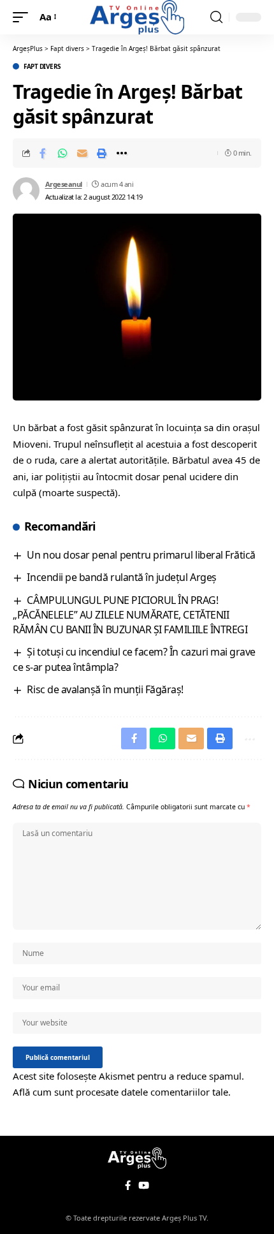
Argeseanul (63, 184)
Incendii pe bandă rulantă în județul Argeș (121, 577)
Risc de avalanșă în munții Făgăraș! (105, 689)
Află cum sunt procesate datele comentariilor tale (120, 1091)
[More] (122, 153)
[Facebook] (128, 1185)
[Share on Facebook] (43, 153)
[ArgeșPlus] (137, 17)
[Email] (82, 153)
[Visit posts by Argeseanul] (26, 190)
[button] (23, 17)
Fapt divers (42, 66)
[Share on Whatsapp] (62, 153)
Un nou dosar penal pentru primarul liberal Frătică (141, 555)
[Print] (102, 153)
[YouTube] (143, 1185)
